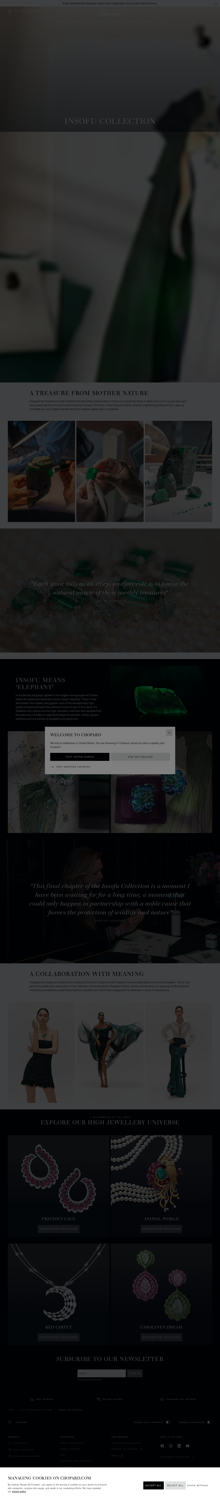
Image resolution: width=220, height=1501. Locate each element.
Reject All (175, 1485)
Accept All (153, 1485)
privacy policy (19, 1491)
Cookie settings (197, 1485)
